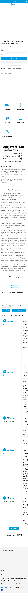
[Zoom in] (24, 29)
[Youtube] (10, 578)
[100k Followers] (6, 578)
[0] (25, 4)
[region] (6, 299)
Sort (12, 315)
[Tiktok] (14, 578)
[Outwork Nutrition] (14, 4)
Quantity (3, 54)
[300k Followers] (2, 578)
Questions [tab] (16, 306)
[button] (6, 299)
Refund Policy (4, 580)
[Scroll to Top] (25, 586)
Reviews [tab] (6, 306)
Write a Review (20, 310)
